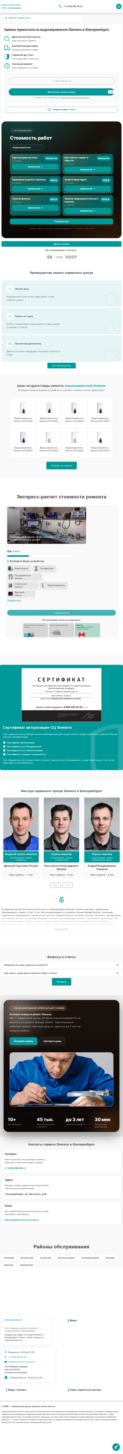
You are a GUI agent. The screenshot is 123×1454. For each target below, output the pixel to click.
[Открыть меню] (119, 6)
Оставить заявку (23, 1041)
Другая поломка (61, 244)
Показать (61, 982)
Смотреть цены (52, 1041)
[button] (55, 885)
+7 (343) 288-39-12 (73, 6)
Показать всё (61, 221)
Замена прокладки (75, 179)
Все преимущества (61, 365)
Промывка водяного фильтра (29, 179)
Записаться (34, 166)
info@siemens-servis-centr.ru (22, 1220)
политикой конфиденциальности (75, 98)
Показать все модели (61, 465)
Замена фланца (21, 198)
